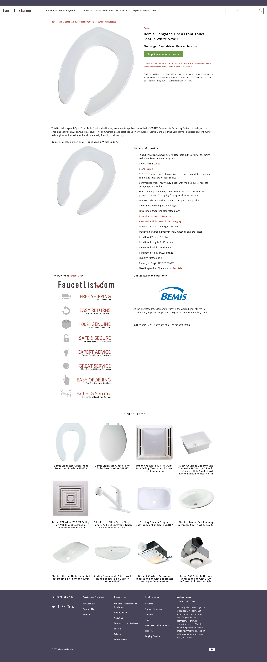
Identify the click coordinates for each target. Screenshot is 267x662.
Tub (96, 10)
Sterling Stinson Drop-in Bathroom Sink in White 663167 (154, 498)
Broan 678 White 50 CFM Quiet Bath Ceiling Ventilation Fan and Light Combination (154, 442)
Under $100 (179, 66)
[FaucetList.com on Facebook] (58, 606)
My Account (89, 603)
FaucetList (76, 275)
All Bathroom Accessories (171, 63)
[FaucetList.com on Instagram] (68, 606)
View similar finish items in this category (160, 221)
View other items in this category (156, 216)
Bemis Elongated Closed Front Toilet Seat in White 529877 (112, 442)
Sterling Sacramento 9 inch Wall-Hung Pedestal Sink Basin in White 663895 (112, 552)
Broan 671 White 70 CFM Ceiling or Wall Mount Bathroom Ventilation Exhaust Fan (70, 498)
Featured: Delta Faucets (115, 10)
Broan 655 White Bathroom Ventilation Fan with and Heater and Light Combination (154, 552)
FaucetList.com (66, 649)
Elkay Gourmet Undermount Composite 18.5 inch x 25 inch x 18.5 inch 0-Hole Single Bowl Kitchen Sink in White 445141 (196, 442)
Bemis (147, 28)
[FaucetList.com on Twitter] (53, 606)
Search (117, 628)
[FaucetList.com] (23, 11)
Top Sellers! (179, 268)
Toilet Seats (167, 66)
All (156, 63)
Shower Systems (68, 10)
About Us (118, 617)
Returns (87, 614)
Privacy (117, 634)
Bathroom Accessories (194, 63)
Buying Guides (150, 10)
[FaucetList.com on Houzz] (73, 606)
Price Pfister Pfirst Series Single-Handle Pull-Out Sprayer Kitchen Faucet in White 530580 (112, 498)
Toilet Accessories (152, 66)
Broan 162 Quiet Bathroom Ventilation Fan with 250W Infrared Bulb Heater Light (196, 552)
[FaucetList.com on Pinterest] (63, 606)
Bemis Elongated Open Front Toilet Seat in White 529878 (70, 442)
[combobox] (245, 11)
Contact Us (88, 609)
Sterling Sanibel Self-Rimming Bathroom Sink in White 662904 (196, 498)
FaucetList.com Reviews (126, 623)
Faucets (50, 10)
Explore (137, 10)
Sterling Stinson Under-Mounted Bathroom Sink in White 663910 (70, 552)
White (189, 66)
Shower (85, 10)
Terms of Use (120, 639)
